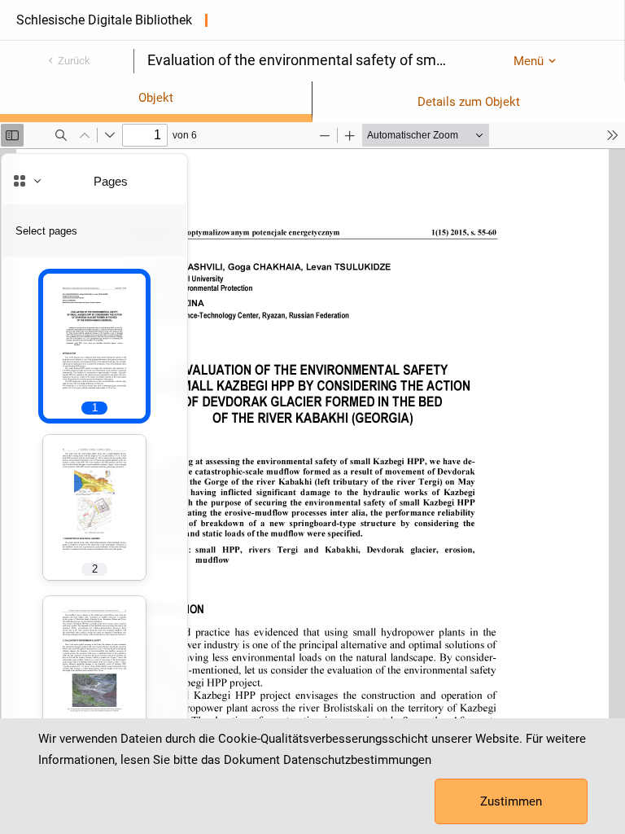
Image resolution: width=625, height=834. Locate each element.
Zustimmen (511, 801)
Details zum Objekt (468, 101)
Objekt (155, 97)
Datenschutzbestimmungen (357, 760)
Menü (529, 61)
